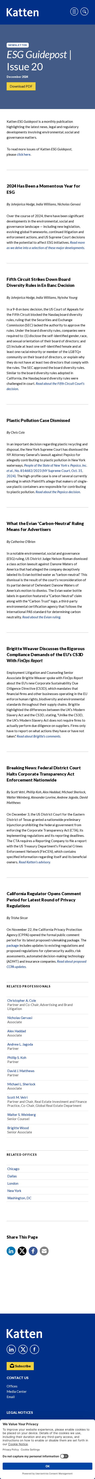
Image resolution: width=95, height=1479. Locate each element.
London (12, 1183)
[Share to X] (22, 1251)
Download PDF (21, 86)
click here (23, 154)
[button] (11, 1251)
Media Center (17, 1391)
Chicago (13, 1169)
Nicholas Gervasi (19, 1018)
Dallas (12, 1176)
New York (14, 1191)
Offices (12, 1386)
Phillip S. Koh (16, 1057)
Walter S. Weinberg (21, 1115)
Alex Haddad (16, 1031)
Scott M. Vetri (17, 1097)
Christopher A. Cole (21, 1000)
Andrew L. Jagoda (20, 1044)
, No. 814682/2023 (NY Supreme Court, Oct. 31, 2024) (47, 470)
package (13, 945)
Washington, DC (19, 1198)
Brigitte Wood (18, 1128)
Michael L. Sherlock (21, 1084)
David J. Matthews (20, 1071)
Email (11, 1397)
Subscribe (22, 1366)
